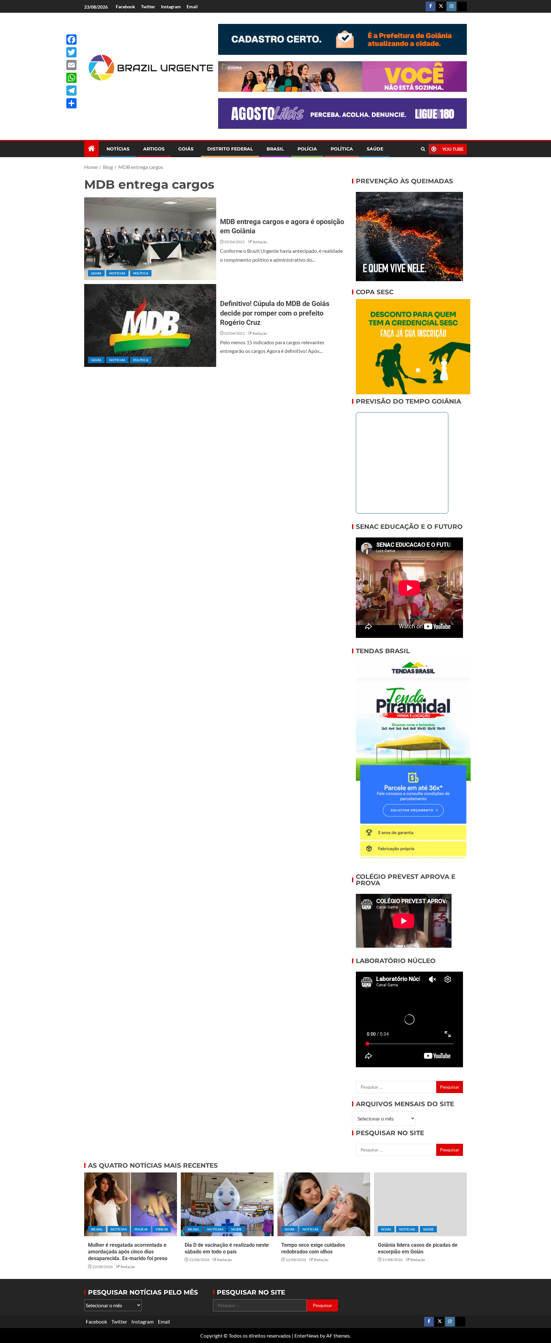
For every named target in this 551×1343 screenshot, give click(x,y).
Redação (260, 241)
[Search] (423, 149)
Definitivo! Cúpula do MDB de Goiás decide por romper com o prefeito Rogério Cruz (274, 313)
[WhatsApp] (71, 77)
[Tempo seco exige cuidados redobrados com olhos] (323, 1204)
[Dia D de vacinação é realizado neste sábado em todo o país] (227, 1204)
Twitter (148, 6)
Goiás (186, 149)
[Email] (71, 65)
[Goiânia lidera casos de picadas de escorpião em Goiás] (420, 1204)
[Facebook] (71, 39)
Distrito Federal (230, 149)
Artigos (154, 149)
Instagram (171, 6)
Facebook (125, 6)
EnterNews (306, 1335)
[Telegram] (71, 90)
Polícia (307, 149)
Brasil (275, 149)
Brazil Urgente (146, 91)
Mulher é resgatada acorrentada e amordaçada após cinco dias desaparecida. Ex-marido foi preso (127, 1252)
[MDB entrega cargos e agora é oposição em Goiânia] (150, 238)
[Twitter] (71, 52)
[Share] (71, 103)
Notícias (118, 149)
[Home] (91, 148)
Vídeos (162, 1229)
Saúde (375, 149)
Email (192, 6)
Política (342, 149)
